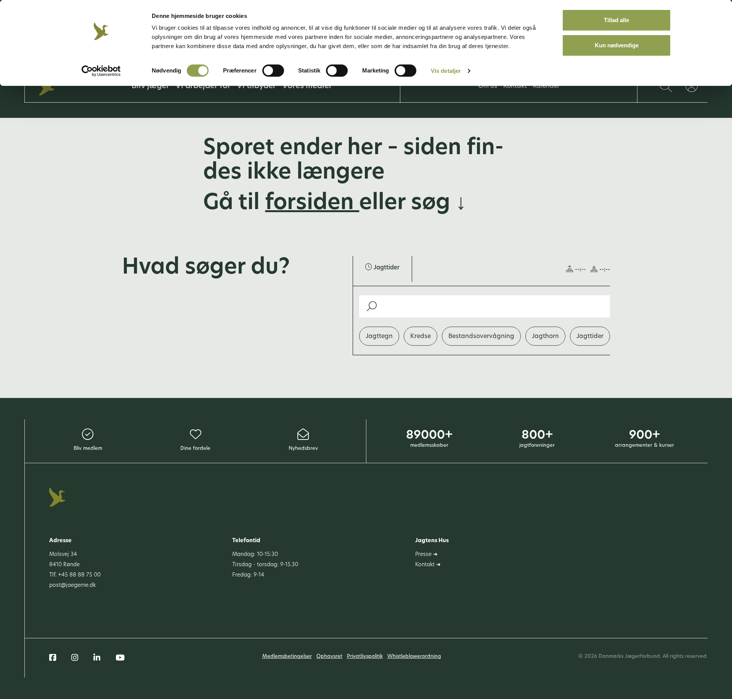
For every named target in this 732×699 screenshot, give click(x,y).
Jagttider (590, 336)
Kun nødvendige (617, 45)
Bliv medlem (88, 448)
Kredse (420, 336)
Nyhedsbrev (303, 448)
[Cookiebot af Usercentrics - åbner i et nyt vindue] (101, 71)
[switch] (273, 70)
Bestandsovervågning (481, 336)
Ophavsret (329, 656)
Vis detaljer (446, 71)
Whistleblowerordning (414, 656)
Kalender (546, 86)
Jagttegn (379, 336)
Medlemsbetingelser (287, 656)
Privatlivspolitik (365, 656)
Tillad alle (616, 20)
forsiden (312, 203)
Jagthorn (545, 336)
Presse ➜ (426, 554)
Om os (487, 86)
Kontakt (515, 86)
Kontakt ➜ (428, 565)
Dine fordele (195, 448)
